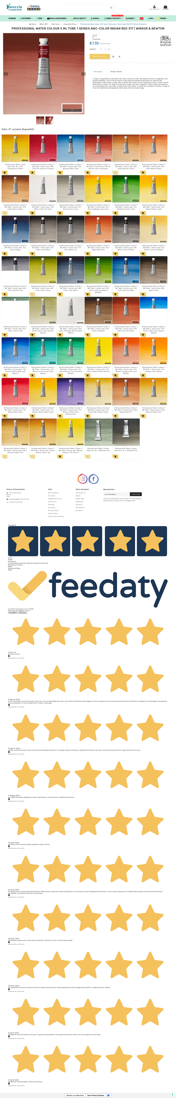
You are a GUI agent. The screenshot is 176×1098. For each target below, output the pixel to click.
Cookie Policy (53, 513)
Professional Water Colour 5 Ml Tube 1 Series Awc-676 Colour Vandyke (98, 329)
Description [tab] (98, 71)
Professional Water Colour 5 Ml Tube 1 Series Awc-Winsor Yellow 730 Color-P (71, 450)
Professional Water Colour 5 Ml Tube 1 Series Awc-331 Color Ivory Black (43, 248)
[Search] (111, 8)
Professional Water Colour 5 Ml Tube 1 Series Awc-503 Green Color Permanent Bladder (98, 289)
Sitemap (51, 505)
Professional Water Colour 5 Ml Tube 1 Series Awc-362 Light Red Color (98, 248)
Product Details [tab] (116, 71)
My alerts (79, 510)
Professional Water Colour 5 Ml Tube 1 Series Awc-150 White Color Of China (43, 207)
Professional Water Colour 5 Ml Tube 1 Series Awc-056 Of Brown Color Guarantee (98, 167)
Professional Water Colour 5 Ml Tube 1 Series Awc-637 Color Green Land (15, 329)
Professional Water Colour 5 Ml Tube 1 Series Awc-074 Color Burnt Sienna (153, 167)
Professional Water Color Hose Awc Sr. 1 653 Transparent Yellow (15, 167)
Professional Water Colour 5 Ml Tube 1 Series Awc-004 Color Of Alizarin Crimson (43, 167)
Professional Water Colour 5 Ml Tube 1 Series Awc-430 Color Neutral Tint (15, 288)
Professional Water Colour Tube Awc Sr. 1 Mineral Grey (98, 449)
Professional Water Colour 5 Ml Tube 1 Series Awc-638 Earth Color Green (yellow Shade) (43, 330)
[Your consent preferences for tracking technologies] (172, 1094)
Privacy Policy (53, 510)
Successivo (22, 613)
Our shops (51, 507)
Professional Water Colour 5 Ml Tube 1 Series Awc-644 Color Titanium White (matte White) (70, 330)
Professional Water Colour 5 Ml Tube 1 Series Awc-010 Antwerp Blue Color (70, 167)
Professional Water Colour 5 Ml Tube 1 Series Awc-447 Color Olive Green (43, 288)
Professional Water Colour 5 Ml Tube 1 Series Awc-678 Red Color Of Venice (126, 329)
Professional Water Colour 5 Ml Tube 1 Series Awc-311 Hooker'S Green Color (126, 207)
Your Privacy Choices (95, 1095)
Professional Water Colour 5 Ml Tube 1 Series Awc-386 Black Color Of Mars (126, 248)
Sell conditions (53, 493)
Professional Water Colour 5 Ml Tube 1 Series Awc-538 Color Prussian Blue (126, 288)
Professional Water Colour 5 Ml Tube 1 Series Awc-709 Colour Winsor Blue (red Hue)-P (15, 370)
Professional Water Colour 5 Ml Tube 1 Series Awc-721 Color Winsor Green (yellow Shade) (70, 370)
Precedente (13, 613)
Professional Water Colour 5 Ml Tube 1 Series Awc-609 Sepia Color (153, 288)
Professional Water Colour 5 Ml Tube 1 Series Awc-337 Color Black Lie (70, 248)
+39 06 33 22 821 (16, 502)
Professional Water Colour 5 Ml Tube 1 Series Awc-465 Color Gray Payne (70, 288)
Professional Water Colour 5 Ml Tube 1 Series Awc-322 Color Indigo (15, 248)
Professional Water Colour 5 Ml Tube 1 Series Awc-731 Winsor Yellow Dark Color (43, 410)
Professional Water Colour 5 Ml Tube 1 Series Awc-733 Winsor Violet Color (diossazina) (70, 411)
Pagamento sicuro (55, 499)
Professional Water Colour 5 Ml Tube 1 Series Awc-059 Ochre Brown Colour (126, 167)
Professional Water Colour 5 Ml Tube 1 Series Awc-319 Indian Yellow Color (153, 207)
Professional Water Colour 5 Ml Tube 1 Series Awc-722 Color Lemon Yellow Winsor (98, 369)
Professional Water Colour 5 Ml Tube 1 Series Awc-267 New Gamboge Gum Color (98, 207)
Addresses (79, 502)
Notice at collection (75, 1095)
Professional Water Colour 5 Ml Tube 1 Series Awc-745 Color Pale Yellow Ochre (98, 410)
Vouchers (79, 505)
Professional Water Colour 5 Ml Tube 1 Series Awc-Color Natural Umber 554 (15, 450)
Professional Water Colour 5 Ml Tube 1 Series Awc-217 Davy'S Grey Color (70, 207)
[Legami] (142, 18)
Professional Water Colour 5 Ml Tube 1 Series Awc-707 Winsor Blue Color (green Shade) (153, 330)
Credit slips (80, 499)
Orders (78, 496)
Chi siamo (51, 496)
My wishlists (80, 507)
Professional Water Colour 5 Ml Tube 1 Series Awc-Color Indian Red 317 (126, 410)
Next (83, 74)
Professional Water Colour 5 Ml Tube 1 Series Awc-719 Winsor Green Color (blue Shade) (43, 370)
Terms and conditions (56, 516)
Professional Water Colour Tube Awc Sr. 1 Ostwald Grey (126, 449)
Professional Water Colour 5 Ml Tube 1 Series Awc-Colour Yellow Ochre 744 (43, 450)
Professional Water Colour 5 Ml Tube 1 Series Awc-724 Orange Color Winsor (153, 369)
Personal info (81, 493)
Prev (6, 74)
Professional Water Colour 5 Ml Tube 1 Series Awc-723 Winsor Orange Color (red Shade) (126, 370)
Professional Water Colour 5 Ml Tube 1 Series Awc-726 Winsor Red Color (15, 410)
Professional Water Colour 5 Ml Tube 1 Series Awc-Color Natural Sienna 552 (153, 410)
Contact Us (52, 502)
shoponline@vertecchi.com (19, 499)
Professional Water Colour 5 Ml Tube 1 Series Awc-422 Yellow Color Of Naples (153, 248)
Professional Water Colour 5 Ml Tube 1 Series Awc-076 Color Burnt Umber (15, 207)
